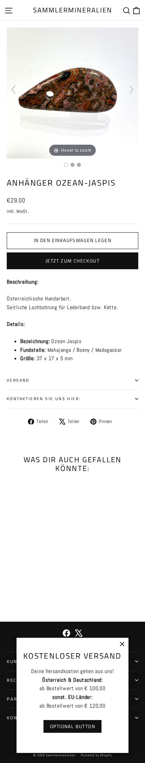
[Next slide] (131, 89)
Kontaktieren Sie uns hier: (44, 398)
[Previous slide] (13, 89)
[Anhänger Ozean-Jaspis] (66, 165)
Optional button (72, 726)
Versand (18, 380)
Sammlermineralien (72, 10)
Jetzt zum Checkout (72, 260)
